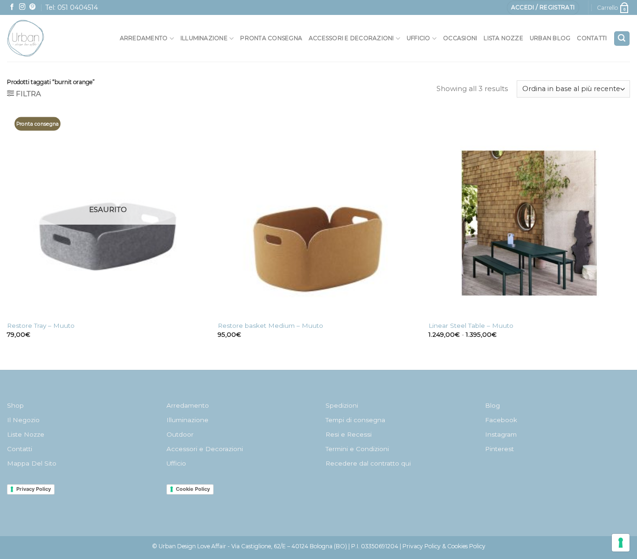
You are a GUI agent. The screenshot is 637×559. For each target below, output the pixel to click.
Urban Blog (550, 38)
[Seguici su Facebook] (12, 7)
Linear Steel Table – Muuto (471, 325)
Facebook (501, 420)
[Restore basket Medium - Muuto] (318, 215)
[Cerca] (622, 38)
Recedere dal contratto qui (368, 463)
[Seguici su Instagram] (22, 7)
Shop (15, 405)
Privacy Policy (33, 489)
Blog (492, 405)
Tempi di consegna (355, 420)
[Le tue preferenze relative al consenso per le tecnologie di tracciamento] (621, 543)
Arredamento (144, 38)
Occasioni (460, 38)
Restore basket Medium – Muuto (270, 325)
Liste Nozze (25, 434)
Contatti (592, 38)
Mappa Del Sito (31, 463)
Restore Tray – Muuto (41, 325)
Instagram (501, 434)
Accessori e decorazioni (351, 38)
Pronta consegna (271, 38)
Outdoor (180, 434)
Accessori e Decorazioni (204, 449)
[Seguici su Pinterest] (32, 7)
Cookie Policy (193, 489)
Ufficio (418, 38)
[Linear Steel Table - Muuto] (529, 215)
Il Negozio (23, 420)
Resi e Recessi (348, 434)
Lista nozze (503, 38)
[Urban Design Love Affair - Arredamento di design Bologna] (46, 38)
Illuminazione (204, 38)
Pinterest (499, 449)
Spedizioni (341, 405)
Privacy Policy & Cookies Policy (443, 546)
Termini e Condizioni (357, 449)
